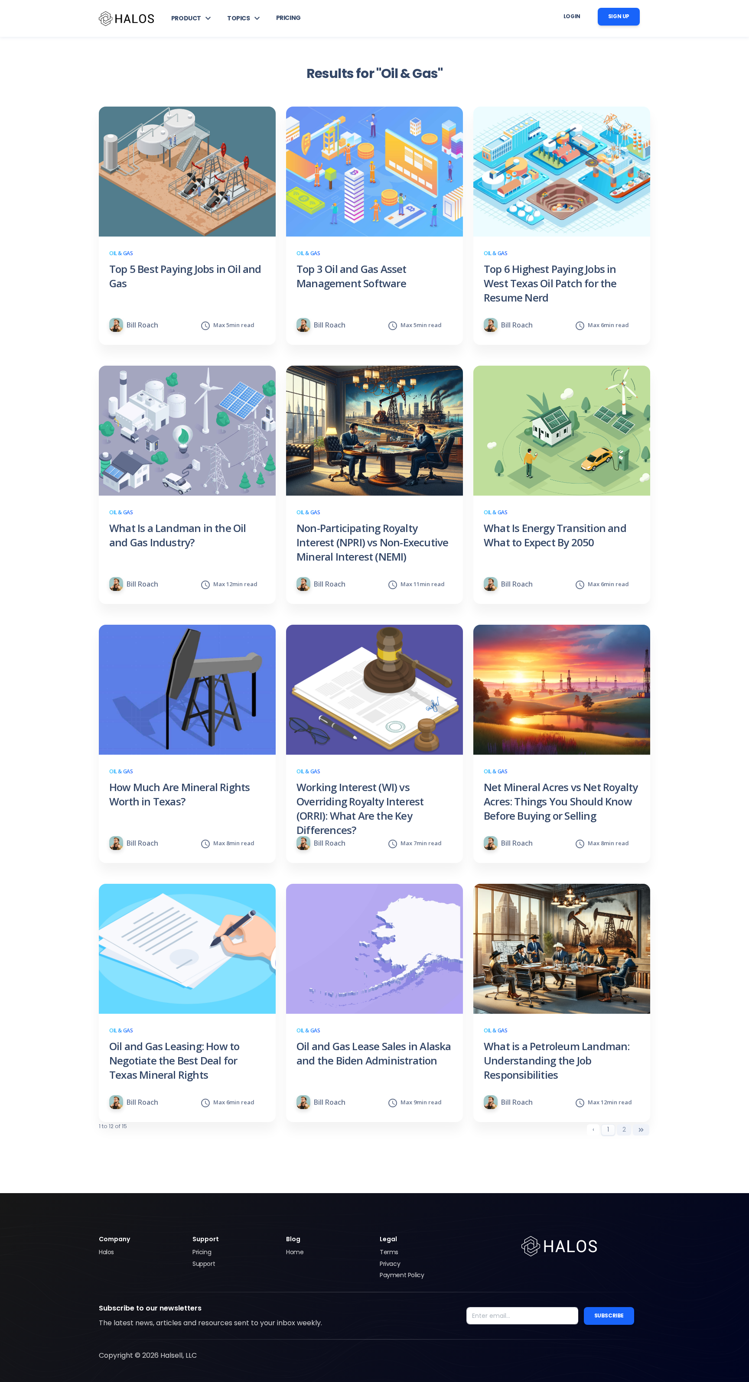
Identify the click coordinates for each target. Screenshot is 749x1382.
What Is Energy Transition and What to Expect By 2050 (555, 535)
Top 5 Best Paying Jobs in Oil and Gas (185, 276)
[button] (192, 18)
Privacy (390, 1263)
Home (294, 1252)
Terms (389, 1252)
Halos (106, 1252)
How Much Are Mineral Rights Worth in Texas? (179, 794)
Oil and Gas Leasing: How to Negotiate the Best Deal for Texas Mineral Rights (174, 1060)
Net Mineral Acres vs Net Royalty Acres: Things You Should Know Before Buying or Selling (561, 801)
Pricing (201, 1252)
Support (203, 1263)
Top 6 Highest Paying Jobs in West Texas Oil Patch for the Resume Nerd (550, 283)
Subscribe (609, 1315)
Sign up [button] (618, 16)
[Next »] (641, 1129)
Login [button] (571, 16)
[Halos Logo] (126, 18)
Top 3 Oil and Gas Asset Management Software (351, 276)
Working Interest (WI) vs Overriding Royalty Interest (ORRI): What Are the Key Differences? (359, 808)
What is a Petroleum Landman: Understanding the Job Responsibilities (557, 1060)
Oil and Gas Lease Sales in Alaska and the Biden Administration (373, 1053)
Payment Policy (402, 1275)
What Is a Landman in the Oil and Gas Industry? (177, 535)
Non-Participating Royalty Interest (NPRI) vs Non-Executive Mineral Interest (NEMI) (372, 542)
